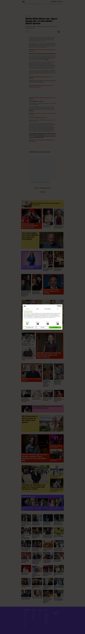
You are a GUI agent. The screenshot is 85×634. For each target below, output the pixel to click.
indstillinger (59, 316)
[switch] (37, 324)
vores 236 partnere (28, 313)
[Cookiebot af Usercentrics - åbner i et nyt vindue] (57, 306)
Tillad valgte (42, 327)
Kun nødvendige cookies (30, 327)
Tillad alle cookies (55, 327)
